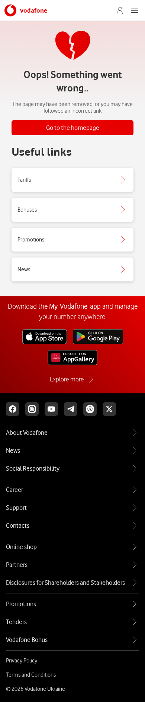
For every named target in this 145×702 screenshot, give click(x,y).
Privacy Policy (21, 660)
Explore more (67, 379)
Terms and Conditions (31, 674)
